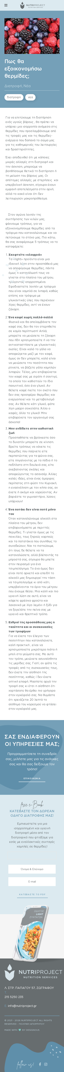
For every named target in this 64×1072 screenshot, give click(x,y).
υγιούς (17, 121)
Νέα (27, 86)
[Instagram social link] (45, 1064)
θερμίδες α (39, 228)
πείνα (36, 609)
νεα (30, 97)
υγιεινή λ (15, 595)
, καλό (44, 358)
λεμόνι (38, 605)
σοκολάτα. (32, 408)
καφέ (19, 317)
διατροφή (41, 162)
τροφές (16, 135)
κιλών (34, 219)
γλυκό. (41, 385)
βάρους (32, 175)
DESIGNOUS (32, 1030)
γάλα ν (44, 349)
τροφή (14, 686)
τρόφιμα (12, 232)
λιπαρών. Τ (16, 371)
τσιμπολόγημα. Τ (20, 568)
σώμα (44, 140)
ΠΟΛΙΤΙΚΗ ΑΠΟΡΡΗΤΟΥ (31, 1024)
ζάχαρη (49, 335)
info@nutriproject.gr (22, 1005)
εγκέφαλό (23, 695)
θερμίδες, (38, 268)
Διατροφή (13, 86)
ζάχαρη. (14, 309)
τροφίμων (23, 631)
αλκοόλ (45, 518)
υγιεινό (14, 614)
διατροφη (14, 97)
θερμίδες (12, 131)
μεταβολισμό (44, 399)
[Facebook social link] (40, 1064)
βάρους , (28, 121)
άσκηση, (16, 166)
